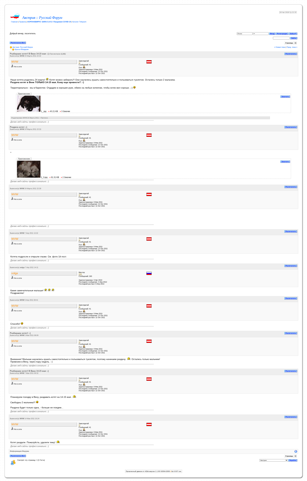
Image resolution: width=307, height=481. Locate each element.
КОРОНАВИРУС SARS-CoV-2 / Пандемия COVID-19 (49, 22)
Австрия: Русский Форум (22, 47)
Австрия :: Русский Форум (42, 17)
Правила (22, 22)
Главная (14, 22)
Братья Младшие (22, 49)
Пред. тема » (292, 47)
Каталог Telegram (79, 22)
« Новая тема (279, 47)
